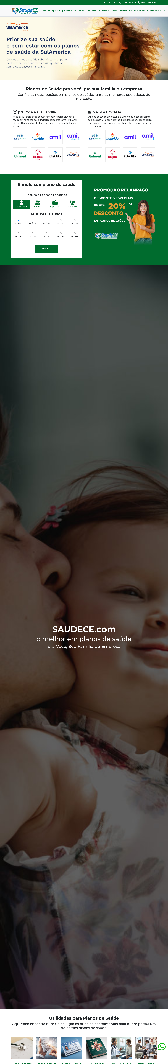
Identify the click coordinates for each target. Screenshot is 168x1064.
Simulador (91, 11)
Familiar (38, 206)
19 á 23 (32, 223)
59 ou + (74, 236)
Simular (46, 249)
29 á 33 (60, 223)
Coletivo (72, 206)
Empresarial (55, 206)
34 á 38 (74, 223)
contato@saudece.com (123, 2)
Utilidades (102, 11)
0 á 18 (18, 223)
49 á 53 (46, 236)
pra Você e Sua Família (72, 11)
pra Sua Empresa (51, 11)
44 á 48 (32, 236)
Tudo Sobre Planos (137, 11)
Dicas (113, 11)
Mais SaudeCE (156, 11)
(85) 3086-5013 (148, 2)
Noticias (123, 11)
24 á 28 (46, 223)
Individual (21, 206)
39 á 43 (18, 236)
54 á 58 (60, 236)
